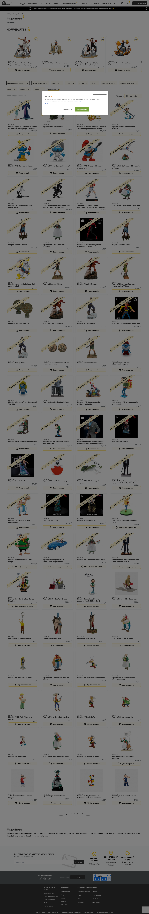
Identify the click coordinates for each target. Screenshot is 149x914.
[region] (75, 103)
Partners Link (48, 103)
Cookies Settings (67, 109)
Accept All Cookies (82, 109)
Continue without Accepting (100, 94)
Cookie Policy (77, 101)
